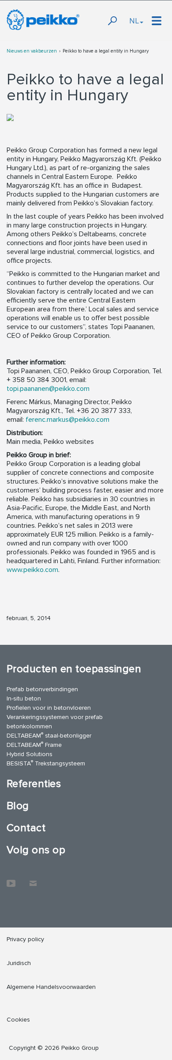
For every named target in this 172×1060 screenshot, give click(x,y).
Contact (26, 828)
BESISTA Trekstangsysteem (46, 763)
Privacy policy (25, 939)
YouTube (11, 878)
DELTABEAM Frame (34, 744)
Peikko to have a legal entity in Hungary (106, 51)
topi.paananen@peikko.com (48, 388)
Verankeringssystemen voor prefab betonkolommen (55, 721)
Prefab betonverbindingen (42, 689)
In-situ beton (24, 698)
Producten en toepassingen (74, 668)
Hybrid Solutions (29, 754)
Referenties (34, 783)
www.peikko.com (32, 569)
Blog (18, 805)
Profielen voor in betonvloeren (49, 708)
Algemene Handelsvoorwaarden (51, 987)
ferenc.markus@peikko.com (67, 419)
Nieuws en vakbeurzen (32, 51)
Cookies (18, 1019)
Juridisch (19, 963)
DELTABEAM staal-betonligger (49, 735)
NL (134, 21)
